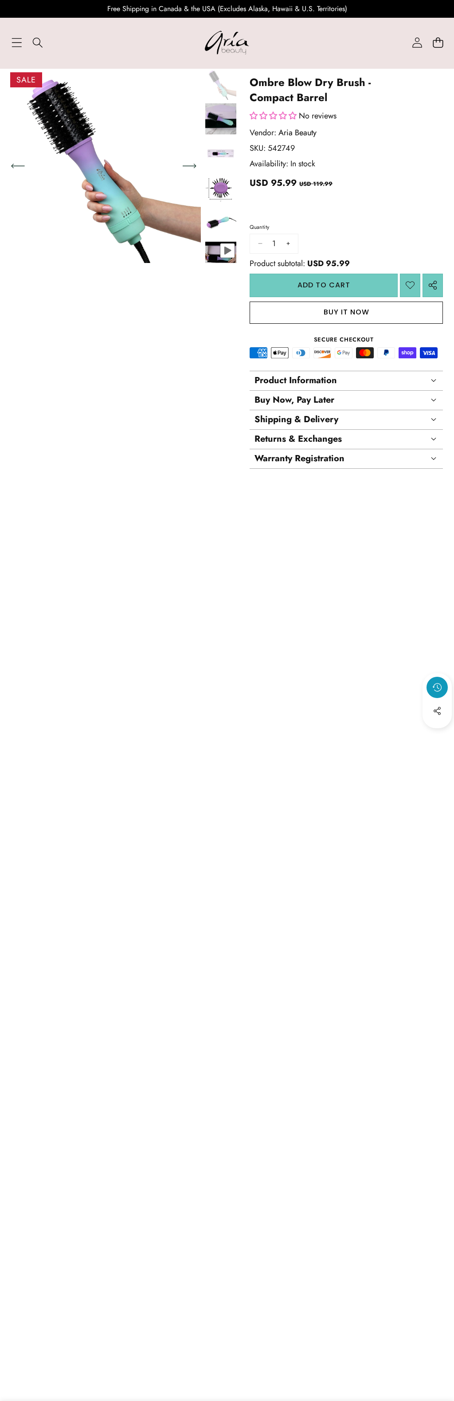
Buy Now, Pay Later (294, 399)
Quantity (259, 227)
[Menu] (17, 43)
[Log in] (417, 43)
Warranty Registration (299, 458)
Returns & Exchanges (298, 438)
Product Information (295, 380)
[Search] (37, 43)
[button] (438, 43)
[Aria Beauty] (227, 42)
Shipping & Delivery (296, 419)
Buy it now (346, 312)
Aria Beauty (297, 132)
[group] (220, 84)
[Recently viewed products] (437, 687)
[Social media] (437, 711)
